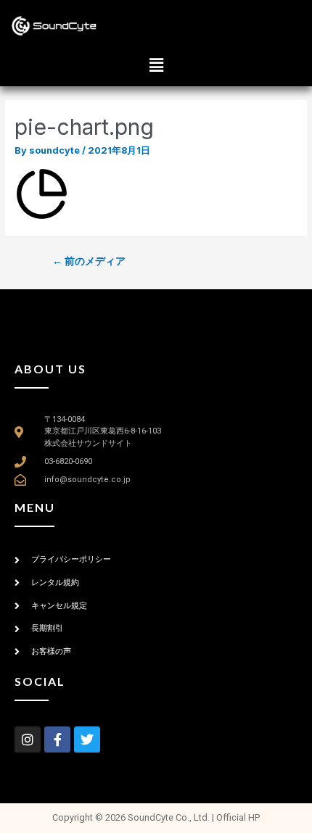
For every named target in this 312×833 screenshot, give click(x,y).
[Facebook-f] (57, 739)
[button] (156, 64)
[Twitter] (87, 739)
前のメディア (89, 261)
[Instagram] (28, 739)
